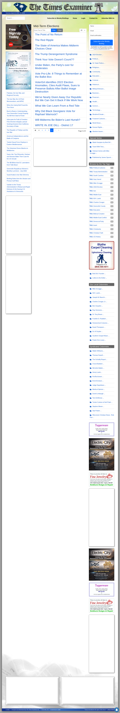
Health (94, 101)
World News (96, 123)
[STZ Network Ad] (18, 37)
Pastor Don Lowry (98, 340)
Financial (95, 97)
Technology (96, 110)
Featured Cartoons (98, 118)
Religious (95, 67)
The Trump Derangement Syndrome (56, 54)
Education (95, 76)
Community (96, 72)
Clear (60, 30)
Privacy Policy (97, 48)
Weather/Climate (98, 114)
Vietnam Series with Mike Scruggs (99, 152)
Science (95, 106)
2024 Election (97, 54)
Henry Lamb (96, 372)
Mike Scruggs (97, 183)
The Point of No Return (48, 34)
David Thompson (98, 327)
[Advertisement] (18, 225)
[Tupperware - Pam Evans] (101, 429)
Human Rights (97, 127)
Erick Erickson (97, 381)
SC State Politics (98, 63)
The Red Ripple (44, 40)
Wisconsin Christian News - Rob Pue (102, 416)
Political (95, 59)
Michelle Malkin (97, 368)
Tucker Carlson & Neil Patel (101, 402)
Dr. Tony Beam (97, 314)
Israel (95, 225)
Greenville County (99, 206)
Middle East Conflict (100, 217)
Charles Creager (98, 202)
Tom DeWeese (97, 398)
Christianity (97, 229)
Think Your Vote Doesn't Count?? (54, 59)
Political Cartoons (99, 168)
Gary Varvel (97, 179)
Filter (54, 30)
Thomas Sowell (97, 355)
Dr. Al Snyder (96, 331)
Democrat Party (98, 221)
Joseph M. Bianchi (98, 297)
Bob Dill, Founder (98, 273)
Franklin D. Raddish (99, 318)
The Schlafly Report (99, 359)
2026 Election (98, 187)
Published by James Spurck (101, 157)
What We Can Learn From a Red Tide (57, 105)
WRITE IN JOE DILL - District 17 (54, 125)
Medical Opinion (97, 389)
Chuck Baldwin (97, 364)
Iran (94, 191)
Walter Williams (97, 351)
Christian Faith (98, 233)
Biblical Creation (98, 214)
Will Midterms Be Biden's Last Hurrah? (57, 119)
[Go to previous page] (39, 130)
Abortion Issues (97, 131)
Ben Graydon (96, 306)
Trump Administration (100, 171)
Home (75, 18)
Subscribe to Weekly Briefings (58, 18)
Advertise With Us (108, 18)
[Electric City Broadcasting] (101, 454)
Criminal (95, 80)
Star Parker (96, 411)
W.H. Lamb (97, 198)
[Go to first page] (35, 130)
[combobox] (15, 18)
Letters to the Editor (98, 278)
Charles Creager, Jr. (99, 301)
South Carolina (98, 175)
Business (95, 93)
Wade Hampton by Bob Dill (101, 142)
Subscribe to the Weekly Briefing (101, 42)
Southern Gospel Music (100, 336)
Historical (95, 84)
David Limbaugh (97, 393)
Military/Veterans (98, 89)
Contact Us (93, 18)
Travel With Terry (98, 146)
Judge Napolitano (98, 385)
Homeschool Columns (99, 323)
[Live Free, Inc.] (18, 70)
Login (83, 18)
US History (97, 237)
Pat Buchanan (97, 376)
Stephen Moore (97, 406)
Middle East (97, 194)
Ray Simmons (97, 310)
